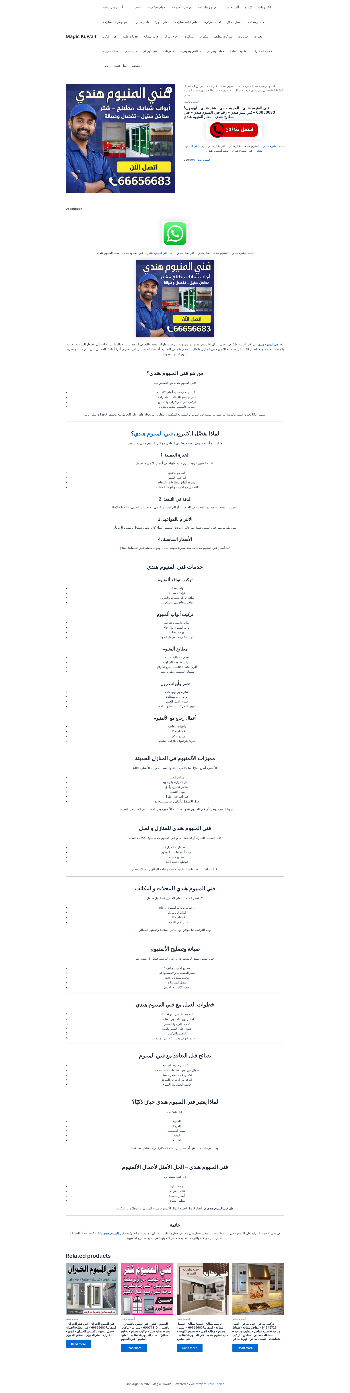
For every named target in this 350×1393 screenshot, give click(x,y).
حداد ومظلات (256, 22)
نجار (105, 65)
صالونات (243, 36)
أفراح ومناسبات (207, 7)
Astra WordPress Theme (207, 1384)
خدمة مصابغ (151, 36)
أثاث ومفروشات (113, 7)
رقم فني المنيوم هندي (159, 253)
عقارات (258, 36)
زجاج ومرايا (172, 36)
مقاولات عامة (238, 51)
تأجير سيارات (141, 22)
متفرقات (168, 51)
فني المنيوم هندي (273, 146)
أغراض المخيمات (182, 7)
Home (187, 86)
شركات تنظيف (223, 36)
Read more (78, 1344)
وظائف (136, 65)
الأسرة (248, 7)
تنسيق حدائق (234, 22)
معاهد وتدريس (215, 51)
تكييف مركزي (212, 22)
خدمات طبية (130, 36)
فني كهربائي (150, 51)
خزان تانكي (110, 36)
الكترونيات (264, 7)
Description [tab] (74, 208)
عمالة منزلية (111, 51)
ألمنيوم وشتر (231, 7)
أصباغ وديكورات (156, 7)
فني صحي (131, 51)
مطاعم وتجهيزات (190, 51)
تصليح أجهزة (162, 22)
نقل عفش (120, 65)
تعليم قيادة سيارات (186, 22)
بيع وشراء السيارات (115, 22)
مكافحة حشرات (262, 51)
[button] (169, 90)
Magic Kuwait (81, 36)
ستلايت (188, 36)
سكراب (203, 36)
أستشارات (135, 7)
